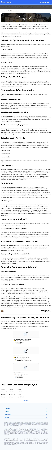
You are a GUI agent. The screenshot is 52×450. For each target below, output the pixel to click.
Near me (3, 10)
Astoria (11, 397)
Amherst (19, 391)
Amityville (17, 10)
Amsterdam (12, 394)
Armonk (3, 397)
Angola (19, 394)
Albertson (20, 389)
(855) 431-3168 (45, 2)
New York (10, 10)
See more (26, 400)
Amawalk (11, 391)
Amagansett (4, 391)
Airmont (3, 389)
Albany (11, 389)
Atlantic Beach (21, 397)
